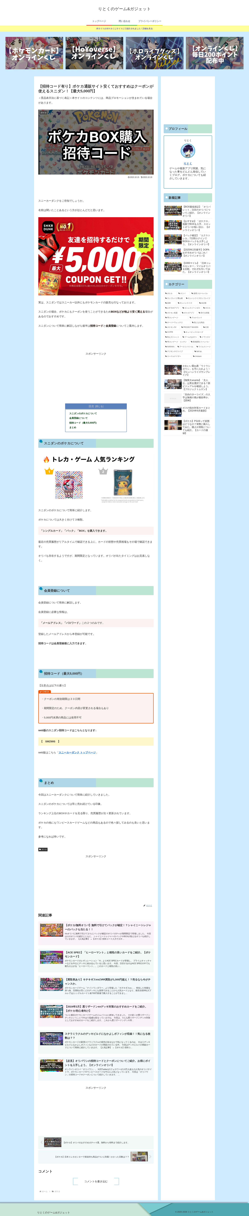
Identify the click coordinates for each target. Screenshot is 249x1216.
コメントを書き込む (96, 1181)
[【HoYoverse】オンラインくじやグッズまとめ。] (94, 53)
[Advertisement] (96, 187)
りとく (188, 163)
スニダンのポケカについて (83, 413)
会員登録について (78, 418)
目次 (91, 406)
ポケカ (44, 849)
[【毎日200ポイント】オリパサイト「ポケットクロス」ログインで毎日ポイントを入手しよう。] (215, 53)
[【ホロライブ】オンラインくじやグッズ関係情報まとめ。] (154, 53)
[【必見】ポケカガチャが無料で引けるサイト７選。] (34, 53)
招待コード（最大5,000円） (83, 422)
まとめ (72, 427)
